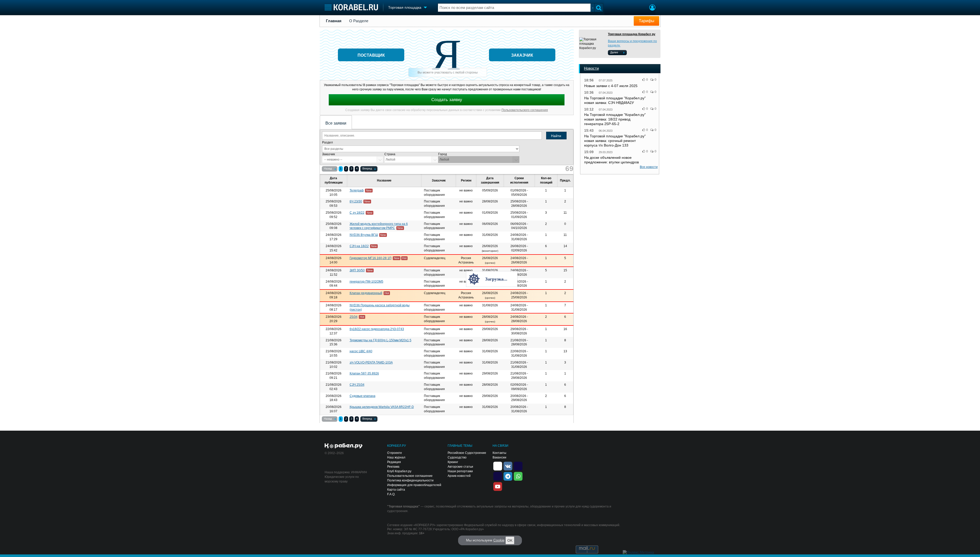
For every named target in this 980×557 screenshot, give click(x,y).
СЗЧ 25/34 (357, 384)
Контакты (499, 453)
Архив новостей (459, 476)
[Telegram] (508, 476)
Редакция (394, 462)
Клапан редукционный (366, 293)
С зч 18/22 (357, 212)
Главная (333, 21)
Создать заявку (446, 99)
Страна (389, 154)
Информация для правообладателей (414, 485)
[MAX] (498, 476)
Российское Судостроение (467, 453)
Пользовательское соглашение (410, 476)
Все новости (649, 167)
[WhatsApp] (518, 476)
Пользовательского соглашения (524, 110)
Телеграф (357, 190)
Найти (556, 136)
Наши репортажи (460, 471)
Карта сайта (396, 489)
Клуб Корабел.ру (399, 471)
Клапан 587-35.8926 (364, 373)
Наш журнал (396, 457)
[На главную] (351, 7)
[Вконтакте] (508, 465)
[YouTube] (498, 486)
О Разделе (358, 21)
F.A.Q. (391, 494)
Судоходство (457, 457)
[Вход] (652, 8)
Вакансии (499, 457)
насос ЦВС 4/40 (361, 351)
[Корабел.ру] (344, 446)
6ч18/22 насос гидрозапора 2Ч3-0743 (377, 329)
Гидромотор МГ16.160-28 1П (370, 258)
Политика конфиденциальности (410, 480)
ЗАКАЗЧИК (522, 55)
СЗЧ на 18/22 (359, 246)
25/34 (354, 317)
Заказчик (328, 154)
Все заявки (335, 123)
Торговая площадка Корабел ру (631, 34)
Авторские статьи (460, 466)
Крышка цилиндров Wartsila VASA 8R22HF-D (382, 407)
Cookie (499, 540)
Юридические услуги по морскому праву (342, 479)
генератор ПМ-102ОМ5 (366, 281)
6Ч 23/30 (356, 201)
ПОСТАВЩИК (371, 55)
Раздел (327, 142)
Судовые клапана (362, 396)
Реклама (393, 466)
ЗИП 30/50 (357, 270)
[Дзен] (498, 465)
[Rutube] (518, 465)
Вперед (367, 168)
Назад (328, 168)
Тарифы (646, 21)
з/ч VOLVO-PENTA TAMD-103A (371, 362)
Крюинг (453, 462)
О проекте (394, 453)
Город (442, 154)
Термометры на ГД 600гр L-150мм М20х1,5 (380, 340)
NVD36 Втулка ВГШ (364, 235)
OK (509, 540)
